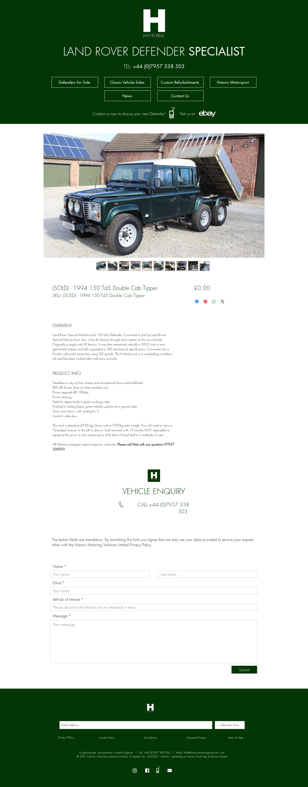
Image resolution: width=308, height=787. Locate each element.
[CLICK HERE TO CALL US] (172, 111)
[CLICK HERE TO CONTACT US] (170, 770)
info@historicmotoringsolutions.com (204, 752)
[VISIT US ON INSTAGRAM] (134, 770)
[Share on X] (222, 301)
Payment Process (196, 738)
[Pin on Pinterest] (205, 301)
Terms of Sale (235, 738)
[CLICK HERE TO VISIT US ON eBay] (207, 113)
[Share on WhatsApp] (214, 301)
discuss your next (135, 113)
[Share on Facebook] (197, 301)
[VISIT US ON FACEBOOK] (147, 770)
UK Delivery (150, 738)
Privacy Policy (140, 544)
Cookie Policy (107, 738)
